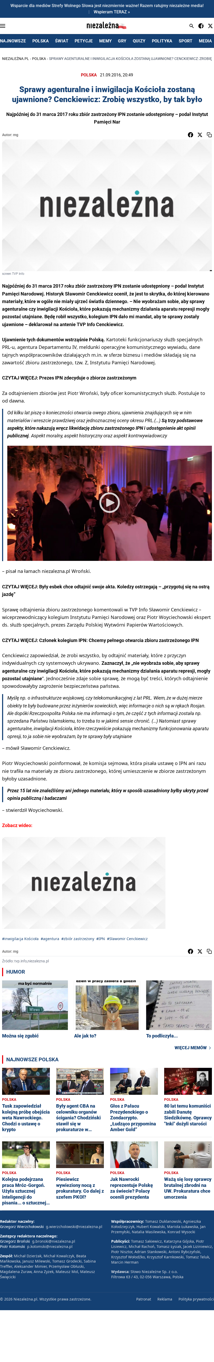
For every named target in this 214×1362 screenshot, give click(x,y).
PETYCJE (84, 40)
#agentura (50, 938)
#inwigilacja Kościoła (20, 938)
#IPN (100, 938)
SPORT (186, 40)
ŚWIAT (61, 40)
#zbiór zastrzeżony (77, 938)
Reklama (164, 1299)
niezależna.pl (15, 59)
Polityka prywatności (196, 1299)
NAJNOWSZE (13, 40)
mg (15, 135)
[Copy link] (209, 134)
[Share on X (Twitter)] (200, 134)
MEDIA (205, 40)
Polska (39, 59)
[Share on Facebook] (190, 134)
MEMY (105, 40)
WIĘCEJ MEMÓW (191, 1047)
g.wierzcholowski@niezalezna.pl (74, 1226)
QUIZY (139, 40)
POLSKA (40, 40)
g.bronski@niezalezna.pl (53, 1241)
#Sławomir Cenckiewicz (127, 938)
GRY (122, 40)
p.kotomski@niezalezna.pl (50, 1246)
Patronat (143, 1299)
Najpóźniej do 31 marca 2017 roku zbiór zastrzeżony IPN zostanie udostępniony (86, 286)
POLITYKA (162, 40)
